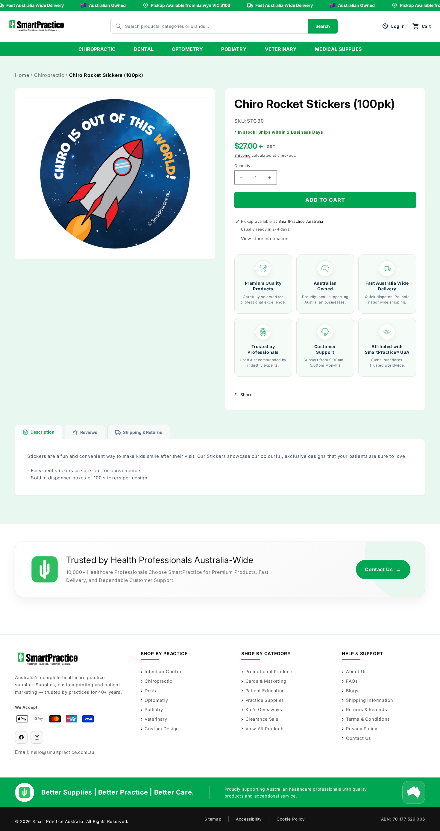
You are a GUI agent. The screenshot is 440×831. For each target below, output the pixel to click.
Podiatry (154, 709)
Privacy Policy (361, 728)
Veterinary (156, 719)
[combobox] (203, 26)
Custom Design (162, 728)
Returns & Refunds (366, 709)
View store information (265, 238)
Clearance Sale (261, 719)
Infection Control (164, 671)
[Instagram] (37, 737)
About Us (356, 671)
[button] (421, 26)
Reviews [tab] (88, 432)
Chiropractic (49, 75)
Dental (152, 690)
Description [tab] (42, 431)
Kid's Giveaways (263, 709)
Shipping (242, 155)
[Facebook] (21, 737)
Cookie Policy (291, 819)
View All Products (265, 728)
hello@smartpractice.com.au (63, 752)
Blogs (352, 690)
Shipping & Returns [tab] (142, 432)
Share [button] (246, 394)
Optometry (156, 700)
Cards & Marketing (265, 681)
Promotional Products (269, 671)
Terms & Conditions (368, 719)
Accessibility (249, 819)
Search (322, 26)
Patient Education (265, 690)
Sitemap (212, 819)
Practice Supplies (264, 700)
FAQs (352, 681)
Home (22, 75)
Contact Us (383, 569)
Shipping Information (369, 700)
